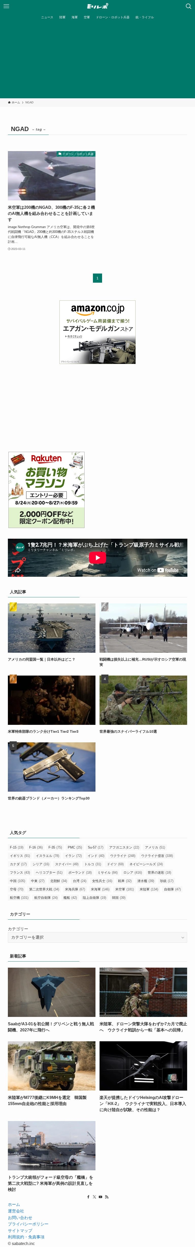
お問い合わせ (20, 1218)
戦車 (125, 881)
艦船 (70, 898)
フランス (20, 872)
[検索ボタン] (188, 6)
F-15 (16, 847)
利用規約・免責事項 (26, 1237)
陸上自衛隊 (94, 898)
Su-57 (95, 847)
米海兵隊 (75, 889)
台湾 (79, 881)
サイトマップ (20, 1230)
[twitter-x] (94, 1197)
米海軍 (100, 889)
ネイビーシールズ (146, 864)
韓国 (118, 898)
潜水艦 (145, 881)
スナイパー (66, 864)
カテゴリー (18, 929)
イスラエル (47, 856)
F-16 (36, 847)
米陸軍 (149, 889)
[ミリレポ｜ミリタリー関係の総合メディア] (98, 6)
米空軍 (124, 889)
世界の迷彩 (159, 872)
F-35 (55, 847)
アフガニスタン (124, 847)
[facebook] (88, 1197)
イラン (73, 856)
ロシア (132, 872)
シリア (40, 864)
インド (96, 856)
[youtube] (100, 1197)
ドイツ (115, 864)
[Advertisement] (97, 59)
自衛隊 (172, 889)
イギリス (20, 856)
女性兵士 (102, 881)
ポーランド (80, 872)
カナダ (18, 864)
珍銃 (166, 881)
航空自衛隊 (46, 898)
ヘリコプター (49, 872)
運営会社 (16, 1211)
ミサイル (108, 872)
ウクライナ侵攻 (157, 856)
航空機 (19, 898)
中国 (17, 881)
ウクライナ (122, 856)
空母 (16, 889)
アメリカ (155, 847)
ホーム (14, 1204)
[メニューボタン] (6, 6)
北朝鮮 (58, 881)
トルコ (92, 864)
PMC (75, 847)
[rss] (106, 1197)
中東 (37, 881)
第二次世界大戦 (44, 889)
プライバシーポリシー (28, 1224)
